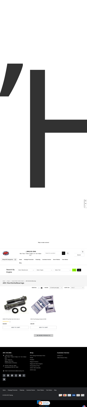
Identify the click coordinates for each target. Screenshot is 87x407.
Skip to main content (43, 242)
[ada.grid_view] (41, 287)
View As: (34, 287)
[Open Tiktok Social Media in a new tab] (19, 375)
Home (4, 390)
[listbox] (77, 287)
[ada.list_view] (39, 287)
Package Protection (13, 390)
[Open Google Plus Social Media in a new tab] (23, 375)
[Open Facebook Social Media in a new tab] (4, 375)
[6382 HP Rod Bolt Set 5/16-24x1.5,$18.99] (16, 304)
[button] (43, 403)
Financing (22, 390)
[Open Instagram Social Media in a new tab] (8, 375)
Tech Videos (49, 390)
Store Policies (40, 390)
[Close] (84, 248)
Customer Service (30, 390)
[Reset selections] (79, 270)
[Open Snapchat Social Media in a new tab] (4, 379)
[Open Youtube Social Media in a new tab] (12, 375)
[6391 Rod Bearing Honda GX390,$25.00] (43, 304)
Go (74, 270)
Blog (55, 390)
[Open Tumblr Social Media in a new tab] (16, 375)
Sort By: (67, 287)
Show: (46, 287)
